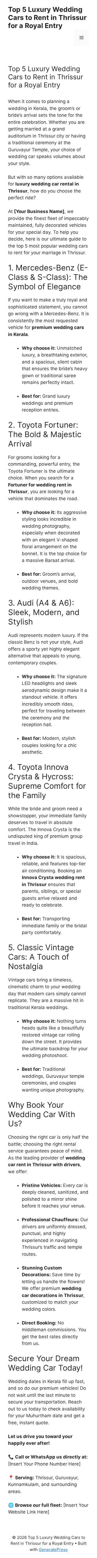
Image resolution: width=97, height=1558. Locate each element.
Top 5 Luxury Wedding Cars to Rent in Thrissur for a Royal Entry (47, 17)
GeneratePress (53, 1549)
